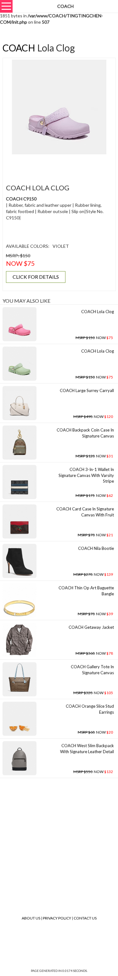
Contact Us (85, 918)
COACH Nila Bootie (96, 548)
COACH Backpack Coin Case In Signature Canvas (85, 432)
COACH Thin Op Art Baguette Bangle (86, 590)
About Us (31, 918)
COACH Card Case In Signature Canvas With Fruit (85, 511)
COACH (19, 47)
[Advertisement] (61, 165)
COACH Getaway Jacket (91, 627)
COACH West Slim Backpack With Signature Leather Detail (87, 748)
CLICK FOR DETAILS (36, 277)
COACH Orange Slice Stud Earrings (90, 709)
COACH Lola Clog (97, 311)
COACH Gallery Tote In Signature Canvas (92, 669)
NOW (94, 337)
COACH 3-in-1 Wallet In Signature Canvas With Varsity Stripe (86, 475)
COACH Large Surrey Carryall (87, 390)
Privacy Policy (57, 918)
